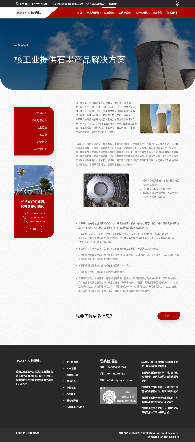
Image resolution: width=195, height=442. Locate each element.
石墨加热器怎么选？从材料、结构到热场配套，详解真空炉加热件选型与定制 (159, 376)
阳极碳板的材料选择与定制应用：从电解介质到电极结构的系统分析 (159, 399)
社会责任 (157, 13)
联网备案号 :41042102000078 (163, 437)
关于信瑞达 (141, 13)
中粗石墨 (71, 387)
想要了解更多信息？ (95, 316)
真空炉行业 (40, 149)
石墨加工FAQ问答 (76, 406)
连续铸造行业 (39, 120)
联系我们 (172, 13)
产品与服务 (93, 13)
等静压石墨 (72, 374)
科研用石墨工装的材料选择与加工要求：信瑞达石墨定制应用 (159, 364)
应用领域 (109, 13)
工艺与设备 (124, 13)
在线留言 (34, 229)
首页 (79, 13)
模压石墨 (71, 381)
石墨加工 (71, 394)
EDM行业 (41, 113)
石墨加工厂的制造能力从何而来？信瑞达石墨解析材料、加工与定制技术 (159, 389)
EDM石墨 (71, 368)
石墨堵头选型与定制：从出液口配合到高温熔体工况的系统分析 (159, 410)
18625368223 (97, 3)
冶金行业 (42, 127)
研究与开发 (72, 400)
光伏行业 (42, 141)
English (113, 3)
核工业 (43, 134)
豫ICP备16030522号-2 (130, 433)
